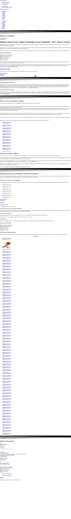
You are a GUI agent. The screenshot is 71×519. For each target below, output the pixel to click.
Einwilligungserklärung (4, 452)
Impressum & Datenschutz (6, 473)
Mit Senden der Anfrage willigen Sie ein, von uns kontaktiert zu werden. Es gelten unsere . (13, 455)
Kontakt (3, 27)
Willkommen (4, 20)
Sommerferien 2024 (3, 218)
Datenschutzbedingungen (10, 455)
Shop (3, 28)
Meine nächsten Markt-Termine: (5, 213)
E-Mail (1, 447)
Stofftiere (3, 23)
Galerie (3, 26)
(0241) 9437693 (5, 6)
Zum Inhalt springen (3, 0)
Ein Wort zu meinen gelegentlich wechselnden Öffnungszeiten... (11, 208)
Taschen (3, 24)
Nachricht (2, 451)
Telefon (1, 446)
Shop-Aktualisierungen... (4, 204)
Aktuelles (4, 25)
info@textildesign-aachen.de (7, 7)
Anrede (1, 443)
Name (1, 445)
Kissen (3, 22)
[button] (35, 204)
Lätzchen (3, 21)
